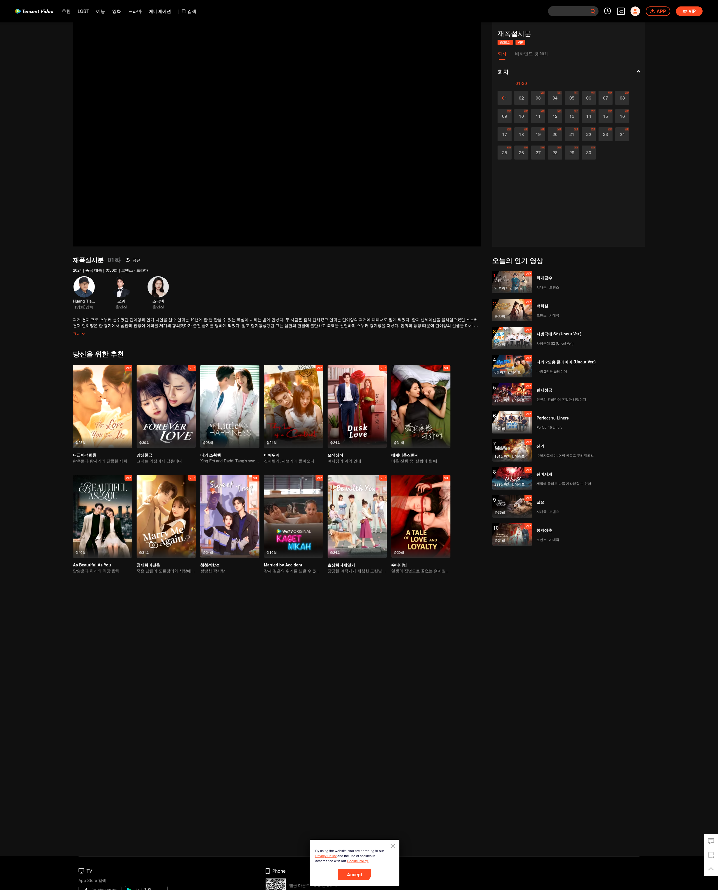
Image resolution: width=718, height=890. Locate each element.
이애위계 (272, 455)
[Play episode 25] (505, 153)
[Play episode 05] (572, 98)
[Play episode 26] (521, 153)
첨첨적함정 (210, 565)
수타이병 (399, 565)
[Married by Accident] (293, 516)
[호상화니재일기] (357, 516)
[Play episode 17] (505, 134)
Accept (354, 874)
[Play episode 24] (622, 134)
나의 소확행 (210, 455)
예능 (100, 11)
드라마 (135, 11)
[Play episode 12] (555, 116)
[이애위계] (293, 406)
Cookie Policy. (358, 860)
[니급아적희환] (102, 406)
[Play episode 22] (589, 134)
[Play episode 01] (505, 98)
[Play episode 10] (521, 116)
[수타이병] (420, 516)
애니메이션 (160, 11)
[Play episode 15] (606, 116)
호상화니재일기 (341, 565)
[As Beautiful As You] (102, 516)
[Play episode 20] (555, 134)
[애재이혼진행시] (420, 406)
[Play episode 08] (622, 98)
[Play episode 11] (538, 116)
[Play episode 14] (589, 116)
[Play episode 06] (589, 98)
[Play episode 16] (622, 116)
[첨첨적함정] (229, 516)
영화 (116, 11)
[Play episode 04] (555, 98)
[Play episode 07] (606, 98)
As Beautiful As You (92, 565)
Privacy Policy (326, 855)
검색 (191, 11)
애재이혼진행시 (405, 455)
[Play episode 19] (538, 134)
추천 (66, 11)
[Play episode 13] (572, 116)
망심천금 (144, 455)
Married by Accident (283, 565)
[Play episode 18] (521, 134)
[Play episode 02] (521, 98)
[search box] (593, 11)
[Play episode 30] (589, 153)
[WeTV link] (34, 11)
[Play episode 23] (606, 134)
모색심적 (335, 455)
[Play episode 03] (538, 98)
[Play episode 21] (572, 134)
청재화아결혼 (148, 565)
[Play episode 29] (572, 153)
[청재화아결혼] (166, 516)
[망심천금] (166, 406)
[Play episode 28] (555, 153)
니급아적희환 (84, 455)
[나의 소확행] (229, 406)
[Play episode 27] (538, 153)
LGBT (83, 11)
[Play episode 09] (505, 116)
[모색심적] (357, 406)
